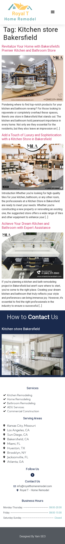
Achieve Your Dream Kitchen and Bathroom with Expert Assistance (26, 225)
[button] (53, 12)
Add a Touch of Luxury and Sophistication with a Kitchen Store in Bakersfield (31, 137)
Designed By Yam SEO (33, 536)
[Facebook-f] (32, 475)
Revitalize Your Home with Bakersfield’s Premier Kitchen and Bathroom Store (31, 48)
